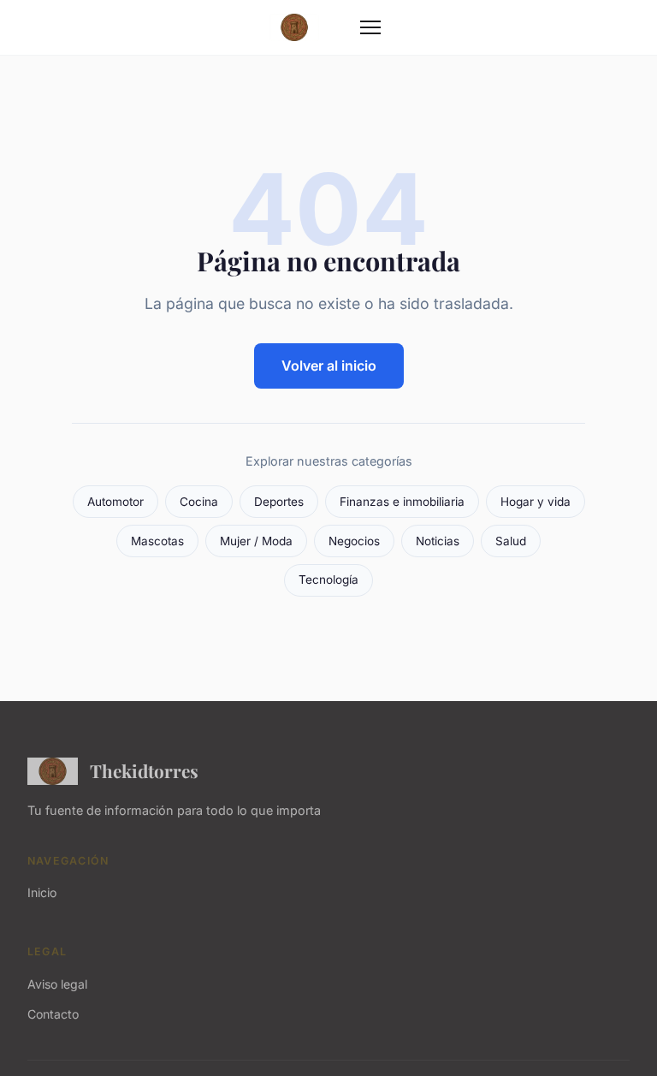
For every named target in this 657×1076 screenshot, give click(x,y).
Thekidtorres (144, 770)
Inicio (41, 892)
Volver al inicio (328, 365)
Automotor (115, 501)
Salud (510, 541)
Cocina (199, 501)
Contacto (53, 1014)
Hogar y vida (535, 501)
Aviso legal (57, 984)
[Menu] (370, 27)
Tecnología (328, 579)
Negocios (354, 541)
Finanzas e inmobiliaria (402, 501)
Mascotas (157, 541)
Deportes (279, 501)
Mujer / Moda (256, 541)
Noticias (437, 541)
